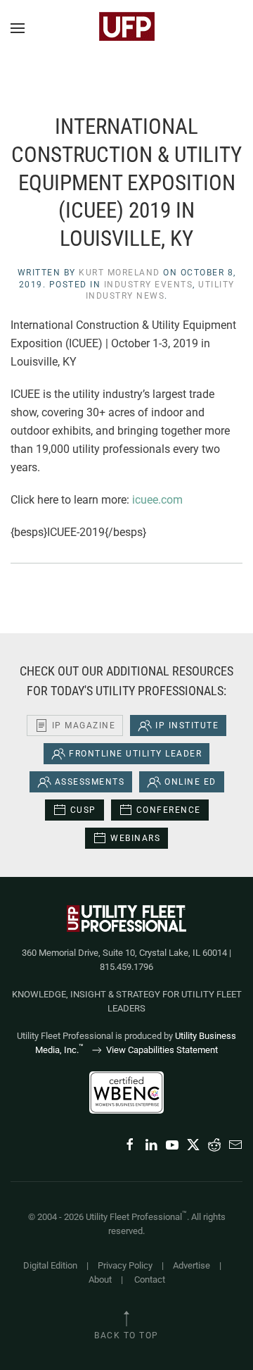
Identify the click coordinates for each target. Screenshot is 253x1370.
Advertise (191, 1265)
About (100, 1279)
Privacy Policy (125, 1265)
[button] (18, 28)
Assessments (90, 782)
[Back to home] (126, 28)
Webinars (135, 838)
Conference (168, 810)
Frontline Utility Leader (135, 754)
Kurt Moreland (119, 273)
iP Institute (187, 725)
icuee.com (157, 499)
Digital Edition (50, 1265)
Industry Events (148, 284)
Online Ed (190, 782)
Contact (149, 1279)
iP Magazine (84, 725)
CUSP (83, 810)
